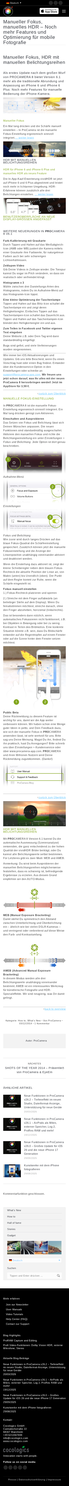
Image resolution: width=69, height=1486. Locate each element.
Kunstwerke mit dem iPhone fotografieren (41, 1167)
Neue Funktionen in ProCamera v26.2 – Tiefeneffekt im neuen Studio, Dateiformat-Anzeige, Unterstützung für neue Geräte (44, 1101)
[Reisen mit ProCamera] (55, 1248)
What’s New (14, 1210)
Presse (12, 1479)
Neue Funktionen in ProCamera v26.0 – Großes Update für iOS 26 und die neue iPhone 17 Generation (44, 1148)
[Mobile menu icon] (64, 11)
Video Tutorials (14, 1314)
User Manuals (14, 1309)
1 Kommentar (42, 1023)
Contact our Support (17, 1324)
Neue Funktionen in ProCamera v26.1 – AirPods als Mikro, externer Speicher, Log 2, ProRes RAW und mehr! (44, 1125)
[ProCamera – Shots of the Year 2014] (27, 1248)
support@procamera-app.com (21, 374)
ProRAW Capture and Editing (20, 1340)
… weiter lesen (24, 137)
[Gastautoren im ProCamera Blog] (41, 1248)
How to (22, 1020)
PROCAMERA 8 (22, 77)
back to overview (55, 1009)
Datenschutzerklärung (32, 1479)
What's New (34, 1020)
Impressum (54, 1479)
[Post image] (12, 1101)
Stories (11, 1229)
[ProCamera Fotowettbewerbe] (14, 1248)
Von (52, 1020)
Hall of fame (14, 1222)
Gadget (11, 1235)
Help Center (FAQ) (17, 1319)
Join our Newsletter (17, 1304)
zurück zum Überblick (52, 393)
